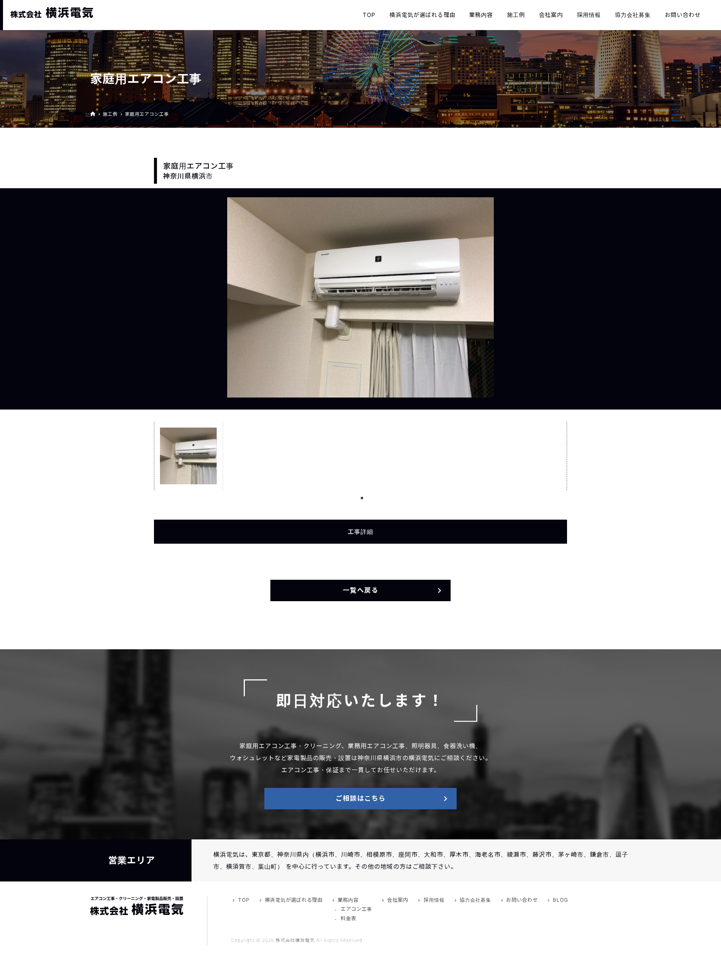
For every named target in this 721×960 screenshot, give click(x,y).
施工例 (516, 14)
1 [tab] (362, 498)
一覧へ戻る (361, 590)
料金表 (348, 918)
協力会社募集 (633, 14)
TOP (369, 14)
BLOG (560, 900)
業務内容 (481, 14)
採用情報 (589, 14)
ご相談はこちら (361, 798)
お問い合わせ (683, 14)
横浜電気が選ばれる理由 (422, 14)
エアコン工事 (356, 909)
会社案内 (551, 14)
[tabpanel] (188, 456)
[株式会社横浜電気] (52, 12)
